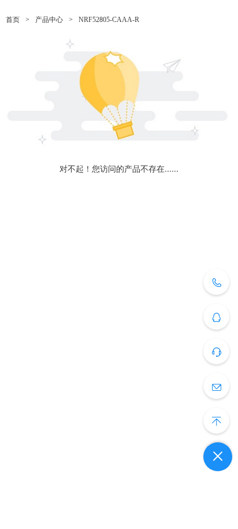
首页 (13, 20)
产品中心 (49, 20)
